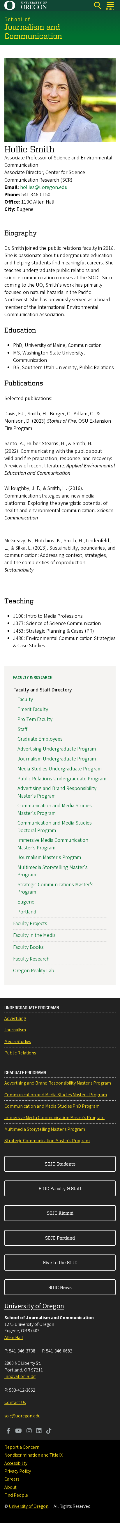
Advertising (15, 1018)
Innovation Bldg (20, 1376)
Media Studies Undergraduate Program (59, 768)
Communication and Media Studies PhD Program (52, 1106)
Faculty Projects (30, 923)
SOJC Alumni (60, 1213)
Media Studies (17, 1041)
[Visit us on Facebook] (8, 1431)
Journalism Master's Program (49, 857)
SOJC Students (60, 1163)
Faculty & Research (32, 677)
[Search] (97, 5)
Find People (16, 1495)
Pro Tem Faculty (34, 719)
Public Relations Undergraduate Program (61, 778)
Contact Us (15, 1402)
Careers (11, 1479)
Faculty (25, 699)
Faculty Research (31, 959)
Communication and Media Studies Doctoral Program (54, 826)
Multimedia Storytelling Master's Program (44, 1129)
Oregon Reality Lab (33, 970)
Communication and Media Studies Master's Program (54, 809)
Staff (22, 729)
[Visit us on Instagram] (29, 1431)
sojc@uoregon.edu (22, 1416)
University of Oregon (34, 1306)
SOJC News (60, 1287)
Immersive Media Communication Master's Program (54, 1117)
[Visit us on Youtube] (18, 1431)
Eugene (25, 902)
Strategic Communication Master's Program (47, 1140)
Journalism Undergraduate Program (56, 759)
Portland (26, 911)
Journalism (15, 1030)
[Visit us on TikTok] (49, 1431)
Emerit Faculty (32, 709)
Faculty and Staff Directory (42, 689)
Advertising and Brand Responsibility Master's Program (57, 1083)
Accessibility (15, 1463)
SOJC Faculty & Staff (60, 1188)
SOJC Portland (60, 1237)
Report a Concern (21, 1447)
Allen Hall (13, 1337)
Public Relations (20, 1053)
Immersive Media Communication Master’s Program (52, 844)
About (10, 1487)
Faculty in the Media (34, 935)
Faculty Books (28, 947)
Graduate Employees (40, 739)
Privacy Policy (17, 1471)
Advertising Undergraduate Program (56, 749)
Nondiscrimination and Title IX (33, 1455)
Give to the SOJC (60, 1262)
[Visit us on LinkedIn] (39, 1431)
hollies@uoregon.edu (44, 187)
